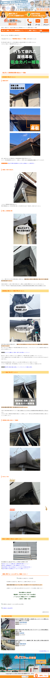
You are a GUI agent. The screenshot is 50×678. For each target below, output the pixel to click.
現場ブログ (7, 27)
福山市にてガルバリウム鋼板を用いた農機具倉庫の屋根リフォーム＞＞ (15, 563)
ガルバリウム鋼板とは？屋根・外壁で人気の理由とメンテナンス (17, 352)
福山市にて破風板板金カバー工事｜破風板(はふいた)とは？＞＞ (14, 565)
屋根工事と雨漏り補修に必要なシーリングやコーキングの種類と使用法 (18, 367)
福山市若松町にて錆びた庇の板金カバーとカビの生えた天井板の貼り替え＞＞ (17, 567)
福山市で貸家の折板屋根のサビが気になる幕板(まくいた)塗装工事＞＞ (21, 163)
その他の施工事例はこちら (44, 651)
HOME (2, 27)
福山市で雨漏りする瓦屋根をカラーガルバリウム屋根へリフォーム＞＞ (15, 568)
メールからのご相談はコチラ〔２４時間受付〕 (25, 596)
